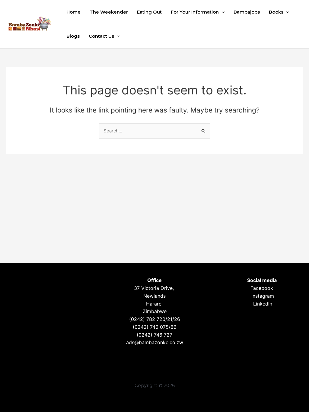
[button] (222, 12)
